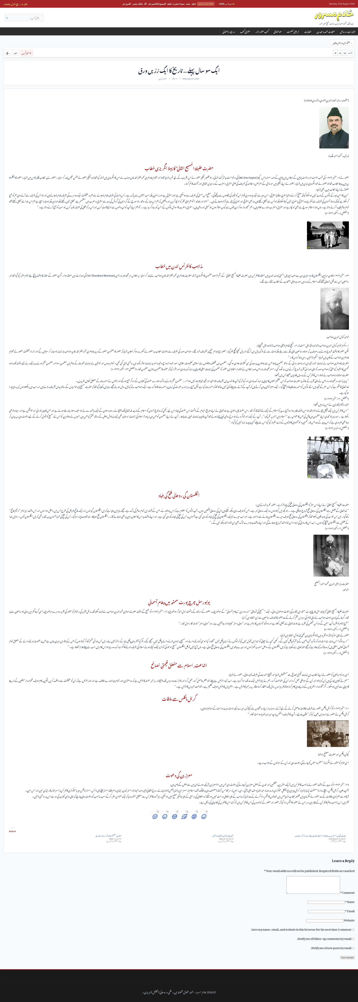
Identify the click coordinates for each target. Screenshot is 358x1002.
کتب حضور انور (261, 31)
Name (350, 901)
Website (349, 919)
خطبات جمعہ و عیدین (326, 31)
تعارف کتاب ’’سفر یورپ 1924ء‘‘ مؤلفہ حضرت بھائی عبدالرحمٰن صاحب (320, 835)
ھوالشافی (278, 31)
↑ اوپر (16, 52)
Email (350, 910)
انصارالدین (163, 78)
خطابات (307, 31)
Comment (347, 891)
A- (340, 52)
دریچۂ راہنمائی (229, 31)
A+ (344, 52)
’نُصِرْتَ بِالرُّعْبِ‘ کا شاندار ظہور (222, 835)
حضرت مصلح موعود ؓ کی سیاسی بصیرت (108, 835)
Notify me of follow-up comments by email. (324, 938)
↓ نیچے (8, 52)
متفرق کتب (245, 31)
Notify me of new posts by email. (331, 947)
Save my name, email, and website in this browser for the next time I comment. (301, 928)
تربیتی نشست (293, 31)
